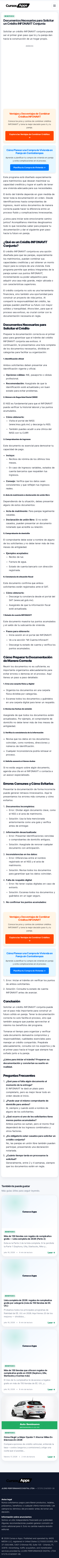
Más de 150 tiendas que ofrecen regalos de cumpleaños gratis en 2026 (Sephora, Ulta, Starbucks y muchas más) (25, 1373)
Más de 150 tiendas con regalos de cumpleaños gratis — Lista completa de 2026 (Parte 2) (27, 1237)
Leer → (51, 1252)
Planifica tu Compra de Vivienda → (29, 167)
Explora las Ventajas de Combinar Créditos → (29, 136)
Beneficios (9, 16)
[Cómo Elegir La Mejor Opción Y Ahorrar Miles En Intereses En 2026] (29, 1412)
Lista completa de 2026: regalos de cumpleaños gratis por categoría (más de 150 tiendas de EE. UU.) (28, 1303)
